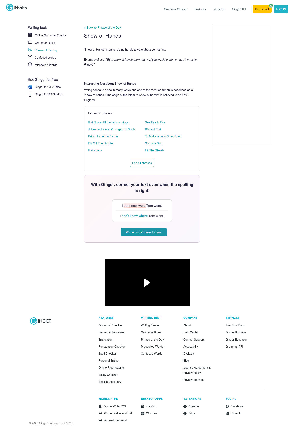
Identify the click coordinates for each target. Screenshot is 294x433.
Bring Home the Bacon (103, 136)
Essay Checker (108, 375)
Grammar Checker (176, 9)
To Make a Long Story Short (163, 136)
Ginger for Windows (143, 232)
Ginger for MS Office (48, 87)
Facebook (237, 406)
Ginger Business (236, 332)
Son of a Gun (153, 143)
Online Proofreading (111, 367)
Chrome (194, 406)
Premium (261, 9)
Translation (106, 339)
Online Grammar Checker (51, 35)
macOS (150, 406)
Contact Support (193, 339)
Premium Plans (235, 325)
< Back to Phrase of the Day (102, 27)
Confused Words (45, 57)
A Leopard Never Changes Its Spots (111, 129)
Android (59, 94)
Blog (186, 360)
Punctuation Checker (112, 346)
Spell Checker (107, 353)
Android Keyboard (115, 420)
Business (200, 9)
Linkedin (236, 413)
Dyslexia (188, 353)
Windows (152, 413)
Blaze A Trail (153, 129)
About (187, 325)
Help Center (191, 332)
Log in (281, 9)
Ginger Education (237, 339)
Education (219, 9)
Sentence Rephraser (112, 332)
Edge (192, 413)
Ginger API (239, 9)
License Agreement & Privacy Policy (197, 369)
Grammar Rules (45, 43)
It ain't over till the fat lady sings (108, 122)
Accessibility (191, 346)
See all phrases (142, 163)
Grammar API (234, 346)
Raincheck (95, 150)
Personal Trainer (109, 360)
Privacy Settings (193, 380)
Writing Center (150, 325)
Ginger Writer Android (118, 413)
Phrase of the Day (46, 50)
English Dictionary (110, 382)
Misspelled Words (46, 65)
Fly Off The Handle (100, 143)
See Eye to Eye (155, 122)
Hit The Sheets (154, 150)
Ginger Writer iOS (115, 406)
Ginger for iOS (44, 94)
